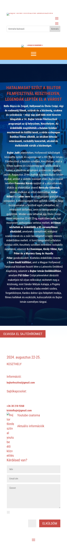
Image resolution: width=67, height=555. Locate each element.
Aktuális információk (30, 426)
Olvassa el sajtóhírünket (22, 334)
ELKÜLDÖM (49, 523)
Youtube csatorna (28, 415)
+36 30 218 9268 (15, 406)
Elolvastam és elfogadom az (31, 514)
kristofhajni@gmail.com (19, 410)
